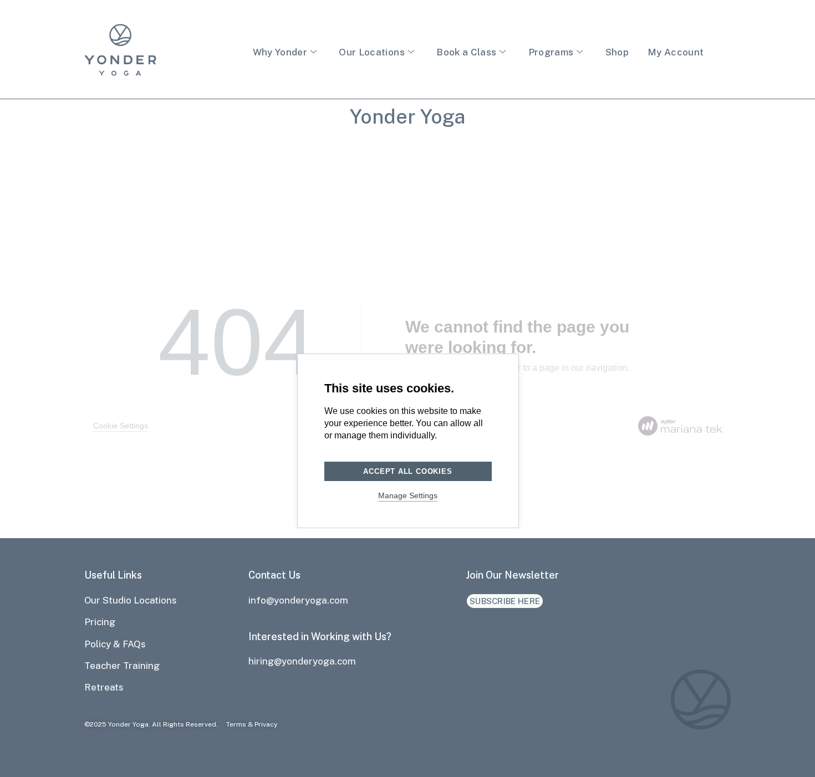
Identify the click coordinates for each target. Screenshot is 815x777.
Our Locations (371, 52)
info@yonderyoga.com (298, 600)
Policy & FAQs (115, 644)
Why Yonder (280, 52)
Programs (551, 52)
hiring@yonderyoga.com (302, 661)
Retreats (104, 687)
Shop (617, 52)
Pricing (99, 621)
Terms (236, 724)
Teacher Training (122, 665)
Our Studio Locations (130, 600)
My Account (676, 52)
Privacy (265, 724)
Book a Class (466, 52)
